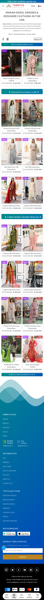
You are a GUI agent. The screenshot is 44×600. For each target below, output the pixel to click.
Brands (6, 423)
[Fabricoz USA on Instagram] (7, 570)
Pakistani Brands (19, 34)
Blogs (5, 432)
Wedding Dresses (10, 521)
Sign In (5, 419)
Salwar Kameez (9, 504)
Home (10, 34)
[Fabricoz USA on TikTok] (37, 570)
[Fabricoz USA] (15, 6)
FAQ (4, 458)
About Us (6, 479)
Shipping (6, 462)
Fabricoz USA (16, 576)
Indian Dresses (9, 500)
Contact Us (7, 483)
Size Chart (7, 466)
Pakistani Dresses (9, 495)
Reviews (6, 427)
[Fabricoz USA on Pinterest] (32, 570)
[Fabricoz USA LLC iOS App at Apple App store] (23, 537)
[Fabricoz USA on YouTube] (25, 570)
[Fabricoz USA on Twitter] (13, 570)
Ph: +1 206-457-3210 (30, 582)
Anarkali (6, 508)
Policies (6, 475)
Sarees (5, 517)
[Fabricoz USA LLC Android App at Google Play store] (10, 537)
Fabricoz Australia (26, 576)
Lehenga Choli (9, 512)
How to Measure (9, 471)
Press (5, 436)
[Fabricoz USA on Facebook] (19, 570)
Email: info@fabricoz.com (15, 582)
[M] (3, 6)
